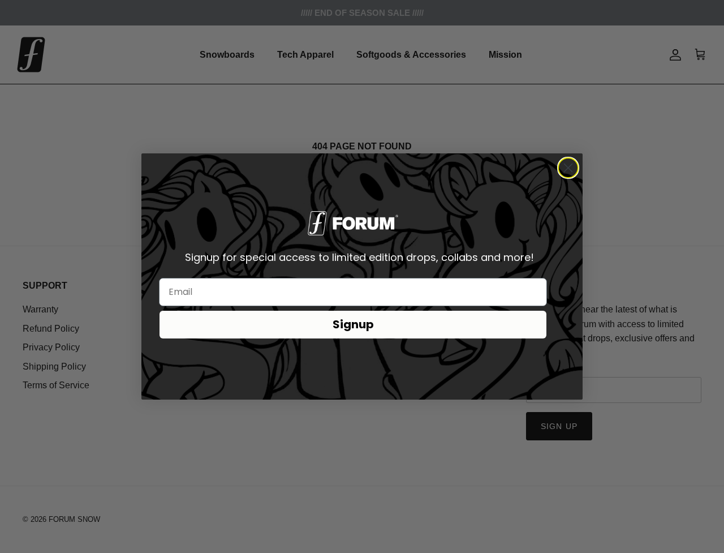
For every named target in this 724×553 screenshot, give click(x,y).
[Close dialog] (568, 168)
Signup (353, 324)
